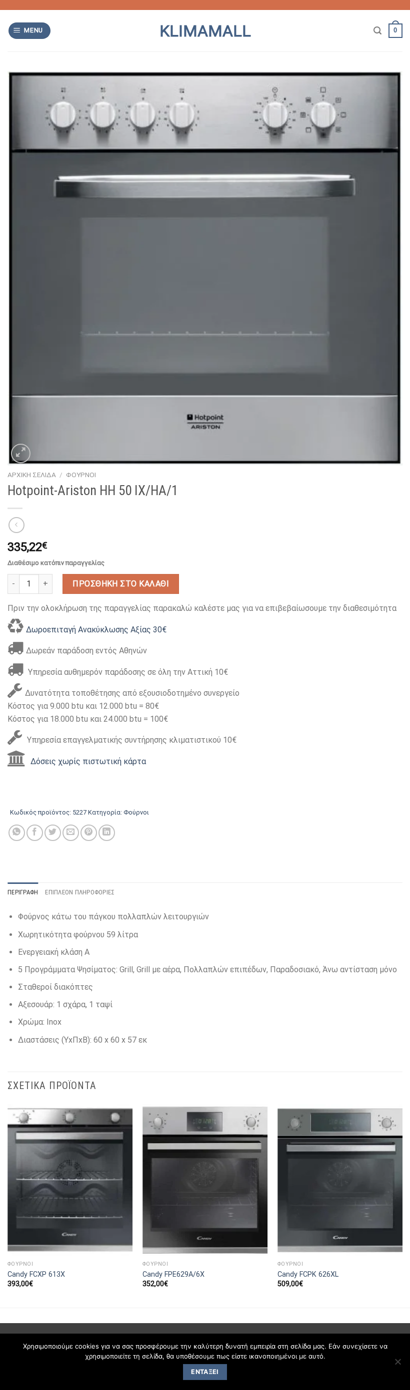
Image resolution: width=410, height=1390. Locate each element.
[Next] (402, 1205)
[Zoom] (20, 453)
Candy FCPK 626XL (308, 1274)
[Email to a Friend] (70, 833)
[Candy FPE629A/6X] (205, 1180)
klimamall (205, 31)
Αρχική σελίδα (32, 475)
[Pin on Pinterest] (88, 833)
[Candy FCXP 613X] (70, 1180)
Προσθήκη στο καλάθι (120, 583)
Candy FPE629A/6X (173, 1274)
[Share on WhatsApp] (16, 833)
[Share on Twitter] (52, 833)
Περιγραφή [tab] (23, 892)
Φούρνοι (81, 475)
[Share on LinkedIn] (106, 833)
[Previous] (8, 1205)
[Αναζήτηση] (378, 30)
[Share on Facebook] (34, 833)
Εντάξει (205, 1372)
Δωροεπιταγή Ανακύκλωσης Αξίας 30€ (96, 629)
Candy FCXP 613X (36, 1274)
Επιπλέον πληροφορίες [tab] (79, 892)
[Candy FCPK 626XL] (340, 1180)
